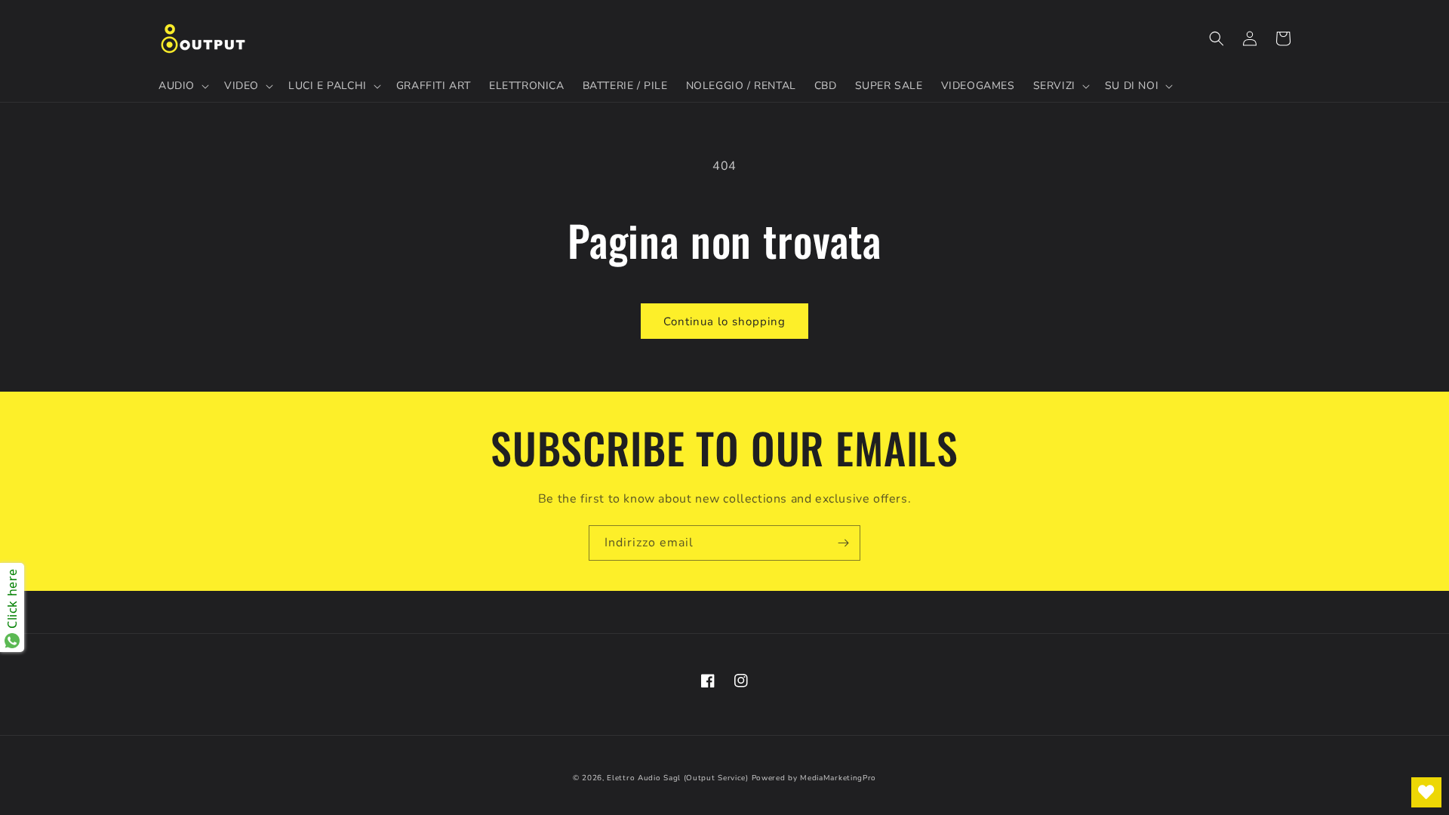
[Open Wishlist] (1426, 792)
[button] (182, 86)
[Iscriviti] (843, 543)
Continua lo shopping (724, 321)
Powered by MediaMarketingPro (814, 778)
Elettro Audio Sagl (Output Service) (678, 778)
